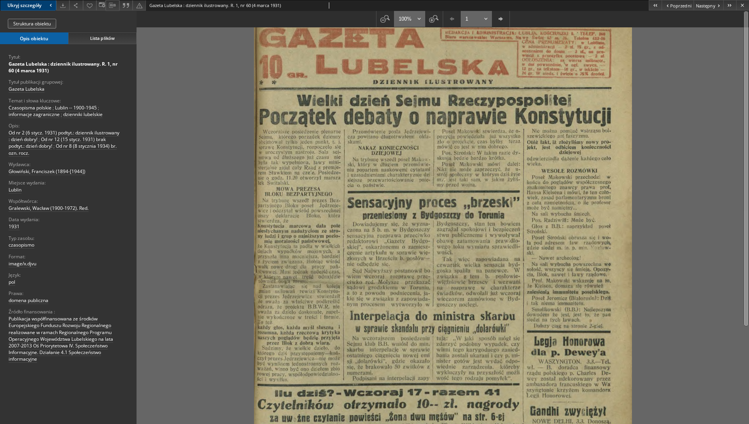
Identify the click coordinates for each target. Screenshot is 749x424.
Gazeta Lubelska (26, 89)
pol (12, 282)
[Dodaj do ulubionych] (89, 5)
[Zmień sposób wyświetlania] (101, 5)
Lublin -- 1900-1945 (76, 107)
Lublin (15, 189)
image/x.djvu (22, 263)
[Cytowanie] (126, 5)
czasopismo (21, 245)
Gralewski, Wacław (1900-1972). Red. (49, 208)
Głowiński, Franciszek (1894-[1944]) (47, 171)
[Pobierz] (62, 5)
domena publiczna (28, 300)
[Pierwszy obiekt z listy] (655, 5)
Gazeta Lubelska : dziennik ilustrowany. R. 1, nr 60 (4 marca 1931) (63, 67)
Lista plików (102, 38)
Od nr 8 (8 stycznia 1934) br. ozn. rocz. (63, 149)
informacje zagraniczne (34, 114)
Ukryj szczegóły (24, 5)
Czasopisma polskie (30, 107)
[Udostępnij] (76, 5)
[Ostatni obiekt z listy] (729, 5)
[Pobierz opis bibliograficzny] (112, 5)
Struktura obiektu (32, 23)
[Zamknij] (742, 5)
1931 (14, 226)
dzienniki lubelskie (83, 114)
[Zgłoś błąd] (139, 5)
